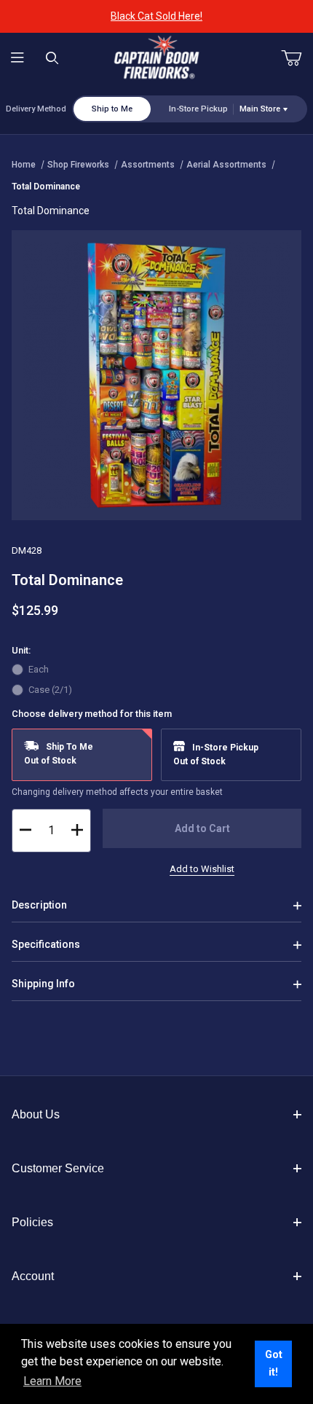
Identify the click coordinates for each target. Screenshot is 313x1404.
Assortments (148, 165)
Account (33, 1276)
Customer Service (58, 1168)
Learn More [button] (52, 1381)
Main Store (259, 109)
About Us (36, 1114)
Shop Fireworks (78, 165)
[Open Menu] (17, 58)
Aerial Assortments (226, 165)
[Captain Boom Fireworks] (156, 57)
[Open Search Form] (52, 58)
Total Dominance (46, 186)
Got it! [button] (273, 1363)
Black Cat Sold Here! (156, 16)
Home (24, 165)
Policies (32, 1222)
